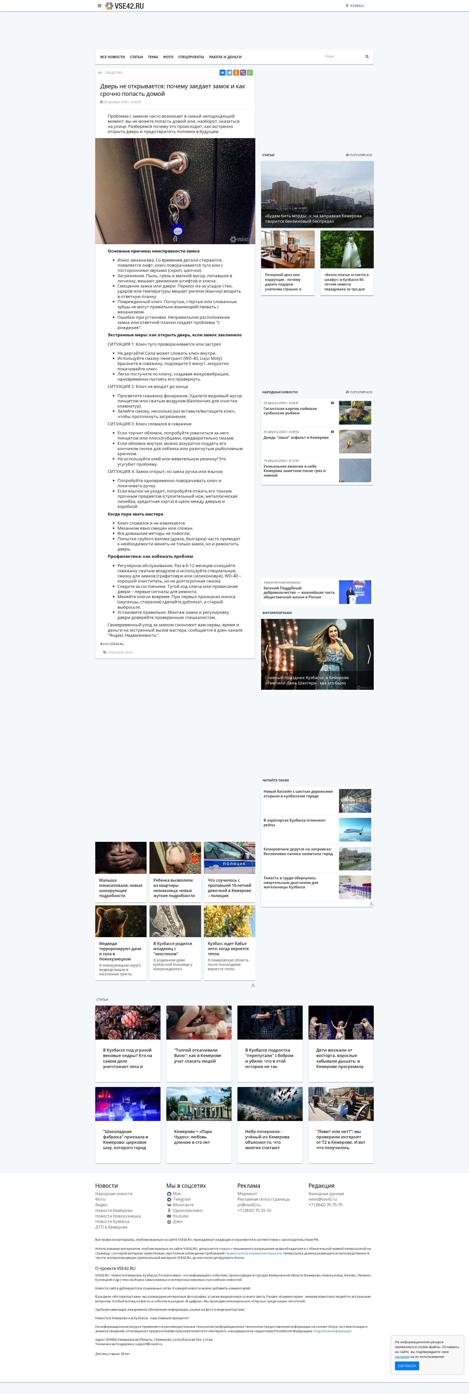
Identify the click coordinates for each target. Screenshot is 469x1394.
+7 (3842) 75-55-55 (254, 1210)
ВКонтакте (183, 1204)
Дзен (177, 1221)
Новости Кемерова (113, 1210)
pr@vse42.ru (248, 1204)
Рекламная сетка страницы (263, 1199)
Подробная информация (332, 1331)
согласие (402, 1357)
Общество (113, 72)
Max (176, 1193)
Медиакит (247, 1193)
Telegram (181, 1199)
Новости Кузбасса (112, 1221)
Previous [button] (266, 654)
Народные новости (280, 392)
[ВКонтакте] (222, 73)
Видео (101, 1204)
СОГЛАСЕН (407, 1366)
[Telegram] (229, 73)
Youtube (180, 1216)
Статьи (268, 155)
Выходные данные (326, 1193)
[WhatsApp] (250, 73)
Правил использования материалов (253, 1253)
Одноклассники (187, 1210)
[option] (317, 654)
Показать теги (119, 652)
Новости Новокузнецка (118, 1216)
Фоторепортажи (277, 613)
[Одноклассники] (236, 73)
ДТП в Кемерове (111, 1227)
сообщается (200, 630)
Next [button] (369, 654)
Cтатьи (102, 999)
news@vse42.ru (323, 1199)
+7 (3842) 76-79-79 (325, 1204)
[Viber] (243, 73)
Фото (100, 1199)
